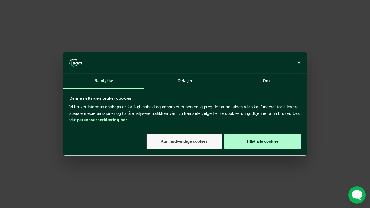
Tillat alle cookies (262, 141)
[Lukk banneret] (299, 63)
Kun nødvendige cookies (184, 141)
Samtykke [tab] (104, 80)
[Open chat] (357, 195)
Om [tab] (266, 80)
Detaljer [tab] (185, 80)
